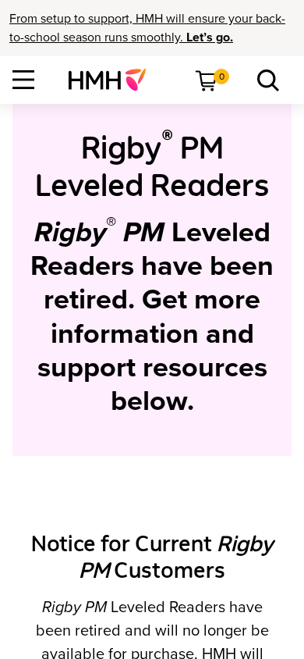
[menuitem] (113, 79)
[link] (113, 79)
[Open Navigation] (23, 80)
